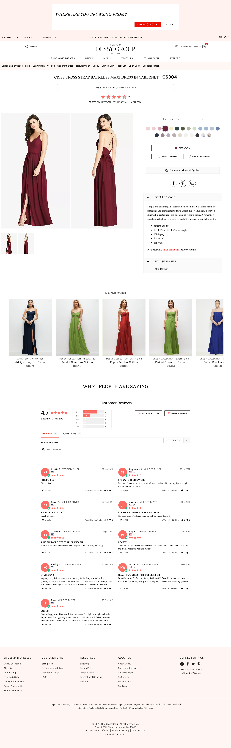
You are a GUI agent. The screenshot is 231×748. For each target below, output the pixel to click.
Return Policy (87, 668)
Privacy (125, 730)
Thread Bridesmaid (13, 690)
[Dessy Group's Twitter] (194, 663)
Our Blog (122, 686)
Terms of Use (138, 730)
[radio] (103, 96)
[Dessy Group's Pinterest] (200, 663)
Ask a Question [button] (150, 413)
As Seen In (123, 677)
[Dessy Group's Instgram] (183, 663)
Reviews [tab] (47, 433)
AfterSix (8, 668)
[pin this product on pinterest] (182, 183)
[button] (36, 171)
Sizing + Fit (47, 663)
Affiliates (105, 730)
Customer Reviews (127, 668)
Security (115, 730)
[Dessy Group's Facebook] (189, 663)
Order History (87, 672)
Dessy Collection (12, 663)
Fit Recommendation (52, 668)
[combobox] (185, 119)
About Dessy (124, 663)
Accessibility (92, 730)
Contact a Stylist (50, 672)
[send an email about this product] (192, 183)
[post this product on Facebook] (173, 183)
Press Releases (125, 672)
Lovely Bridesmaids (14, 681)
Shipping (84, 663)
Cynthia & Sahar (12, 677)
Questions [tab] (69, 433)
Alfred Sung (10, 672)
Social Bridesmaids (13, 686)
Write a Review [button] (179, 413)
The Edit (84, 681)
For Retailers (124, 681)
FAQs (44, 677)
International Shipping (91, 677)
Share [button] (48, 490)
